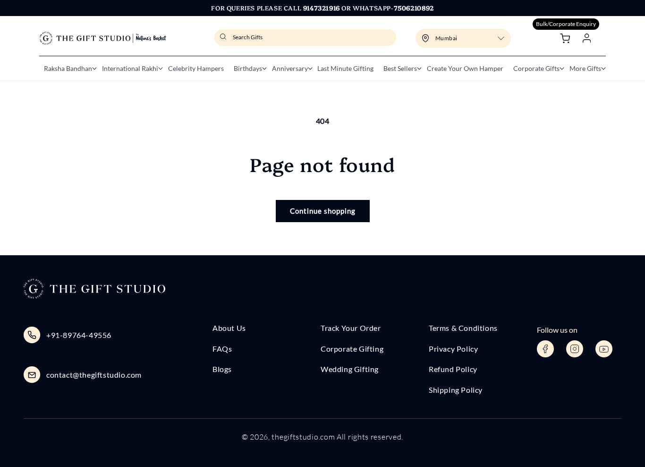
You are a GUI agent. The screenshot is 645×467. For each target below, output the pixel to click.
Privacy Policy (453, 348)
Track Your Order (351, 327)
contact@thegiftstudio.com (94, 374)
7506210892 (414, 7)
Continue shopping (323, 211)
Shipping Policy (456, 389)
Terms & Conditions (463, 327)
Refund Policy (453, 368)
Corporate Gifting (352, 348)
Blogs (222, 368)
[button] (68, 68)
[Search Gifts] (224, 39)
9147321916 (321, 7)
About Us (229, 327)
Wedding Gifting (350, 368)
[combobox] (305, 37)
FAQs (222, 348)
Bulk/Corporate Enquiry (566, 23)
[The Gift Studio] (103, 38)
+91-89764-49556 (78, 334)
